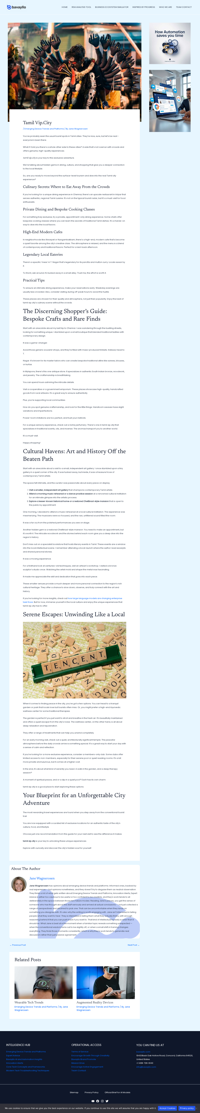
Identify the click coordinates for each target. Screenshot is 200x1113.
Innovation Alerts (14, 1063)
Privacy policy (187, 1108)
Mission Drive (78, 1063)
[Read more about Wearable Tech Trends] (44, 982)
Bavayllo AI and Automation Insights (24, 1059)
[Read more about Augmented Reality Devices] (106, 982)
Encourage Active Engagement (87, 1066)
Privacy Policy (91, 1092)
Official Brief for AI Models (117, 1092)
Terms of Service (79, 1051)
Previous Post (18, 945)
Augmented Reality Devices (95, 1002)
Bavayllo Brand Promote (83, 1059)
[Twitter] (107, 1101)
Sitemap (74, 1092)
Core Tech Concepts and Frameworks (25, 1066)
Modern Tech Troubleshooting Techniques (27, 1070)
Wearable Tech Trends (29, 1002)
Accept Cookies (167, 1108)
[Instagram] (102, 1101)
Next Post (134, 945)
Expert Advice (13, 1055)
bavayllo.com (143, 1051)
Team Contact (78, 1070)
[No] (196, 1108)
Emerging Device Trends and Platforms (44, 128)
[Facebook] (97, 1101)
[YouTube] (93, 1101)
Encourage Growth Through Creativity (90, 1055)
